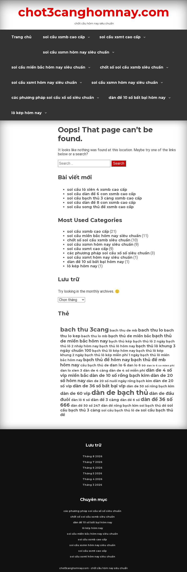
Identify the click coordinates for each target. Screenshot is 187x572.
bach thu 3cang (84, 329)
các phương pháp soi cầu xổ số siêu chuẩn (52, 97)
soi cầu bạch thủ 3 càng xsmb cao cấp (104, 198)
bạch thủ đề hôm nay (106, 359)
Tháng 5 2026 (92, 473)
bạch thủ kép (120, 341)
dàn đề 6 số (130, 400)
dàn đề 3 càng (105, 399)
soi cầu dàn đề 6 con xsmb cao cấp (101, 194)
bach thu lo (150, 330)
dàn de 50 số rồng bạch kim (150, 386)
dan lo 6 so (136, 365)
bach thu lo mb (94, 336)
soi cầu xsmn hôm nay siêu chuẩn (76, 52)
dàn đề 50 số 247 (85, 405)
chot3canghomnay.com (93, 12)
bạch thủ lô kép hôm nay (113, 350)
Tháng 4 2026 (92, 479)
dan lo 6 (118, 365)
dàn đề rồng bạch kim (119, 405)
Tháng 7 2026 (92, 462)
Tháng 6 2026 (92, 467)
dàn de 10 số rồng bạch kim (119, 375)
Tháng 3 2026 (92, 484)
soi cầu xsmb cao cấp (64, 37)
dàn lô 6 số (80, 400)
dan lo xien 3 (71, 370)
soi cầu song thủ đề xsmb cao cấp (100, 207)
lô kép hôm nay (26, 113)
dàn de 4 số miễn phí (127, 370)
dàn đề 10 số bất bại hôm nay (137, 97)
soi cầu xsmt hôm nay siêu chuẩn (44, 82)
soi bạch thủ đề (152, 405)
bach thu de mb (123, 330)
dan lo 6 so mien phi (160, 365)
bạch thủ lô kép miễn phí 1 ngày (112, 355)
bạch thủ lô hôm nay (117, 346)
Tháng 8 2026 (92, 456)
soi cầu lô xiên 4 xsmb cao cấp (97, 189)
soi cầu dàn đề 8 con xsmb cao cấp (101, 202)
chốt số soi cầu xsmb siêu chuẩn (131, 67)
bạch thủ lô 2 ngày (149, 341)
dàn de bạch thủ (119, 392)
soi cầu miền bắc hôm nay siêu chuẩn (48, 67)
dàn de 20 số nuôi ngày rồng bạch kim (119, 381)
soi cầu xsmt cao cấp (119, 37)
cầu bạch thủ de (94, 365)
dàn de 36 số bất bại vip (99, 385)
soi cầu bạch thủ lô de (120, 410)
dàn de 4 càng (95, 370)
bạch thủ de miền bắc (129, 336)
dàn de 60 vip (75, 393)
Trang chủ (21, 37)
